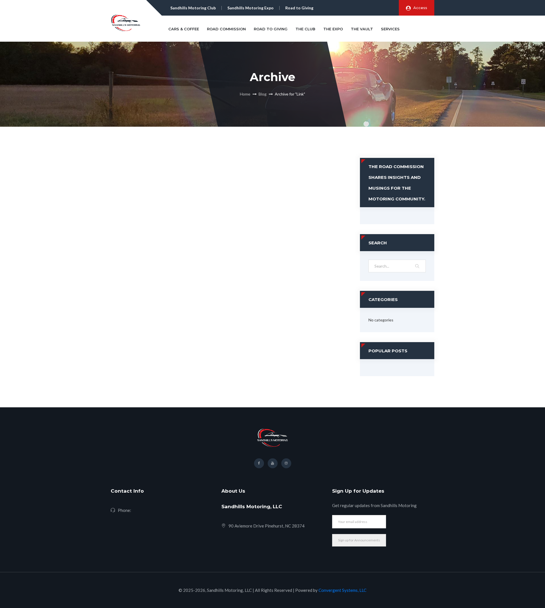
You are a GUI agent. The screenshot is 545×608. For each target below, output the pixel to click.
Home (245, 94)
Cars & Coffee (183, 29)
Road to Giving (271, 29)
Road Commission (226, 29)
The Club (305, 29)
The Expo (333, 29)
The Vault (362, 29)
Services (390, 29)
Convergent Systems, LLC (342, 590)
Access (420, 7)
